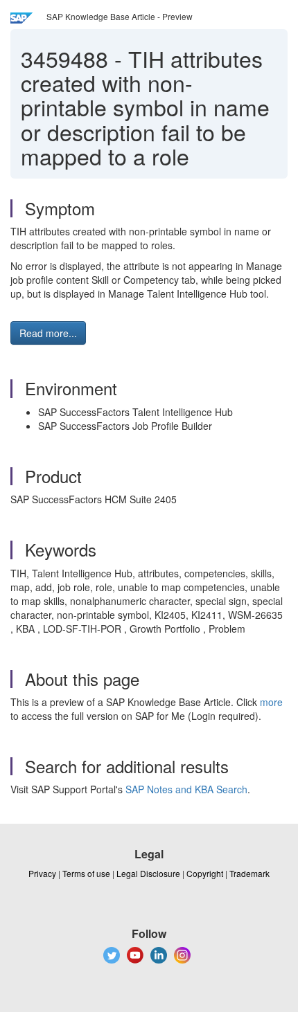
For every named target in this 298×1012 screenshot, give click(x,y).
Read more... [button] (48, 333)
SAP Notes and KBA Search (186, 789)
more (271, 702)
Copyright (204, 873)
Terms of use (86, 873)
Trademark (249, 873)
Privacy (42, 873)
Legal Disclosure (148, 873)
